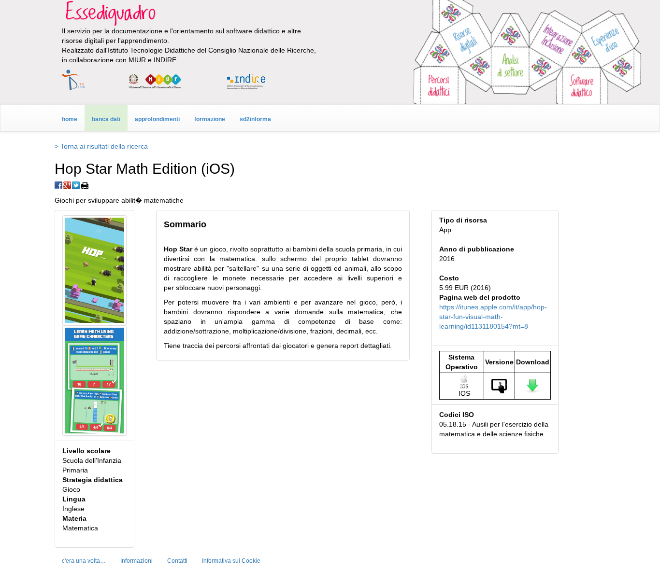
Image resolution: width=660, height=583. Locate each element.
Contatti (177, 560)
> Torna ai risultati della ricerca (101, 146)
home (69, 119)
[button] (94, 270)
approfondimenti (157, 119)
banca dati (106, 119)
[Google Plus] (67, 185)
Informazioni (136, 560)
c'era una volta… (84, 560)
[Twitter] (76, 185)
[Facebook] (58, 185)
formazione (209, 119)
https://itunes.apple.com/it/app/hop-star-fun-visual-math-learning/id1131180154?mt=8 (493, 316)
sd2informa (255, 119)
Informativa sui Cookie (231, 560)
